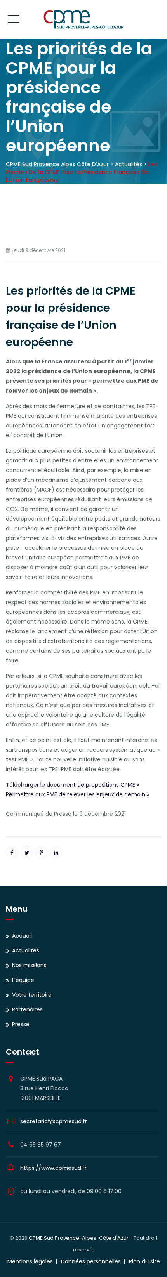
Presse (21, 1024)
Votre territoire (32, 995)
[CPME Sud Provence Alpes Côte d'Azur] (83, 19)
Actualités (25, 950)
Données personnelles (91, 1261)
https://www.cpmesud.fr (53, 1168)
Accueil (22, 936)
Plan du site (144, 1261)
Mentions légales (30, 1261)
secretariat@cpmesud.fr (53, 1121)
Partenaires (27, 1009)
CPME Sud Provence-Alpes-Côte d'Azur (79, 1238)
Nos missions (29, 965)
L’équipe (23, 980)
